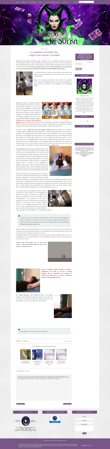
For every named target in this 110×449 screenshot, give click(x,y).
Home (17, 2)
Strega (40, 2)
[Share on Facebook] (64, 341)
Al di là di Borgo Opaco (52, 2)
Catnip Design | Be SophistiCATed (58, 440)
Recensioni (32, 2)
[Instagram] (78, 1)
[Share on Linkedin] (71, 341)
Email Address (79, 64)
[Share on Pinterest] (68, 341)
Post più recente (21, 403)
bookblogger (44, 48)
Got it (90, 445)
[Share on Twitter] (66, 341)
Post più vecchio (67, 403)
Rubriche (24, 2)
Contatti (64, 2)
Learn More (84, 445)
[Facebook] (74, 1)
